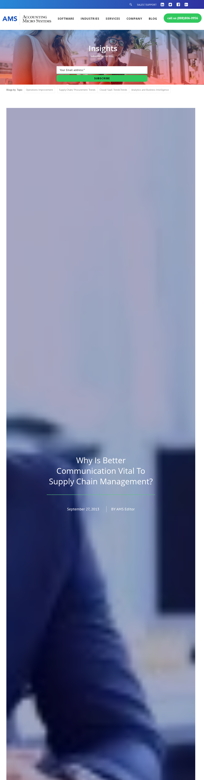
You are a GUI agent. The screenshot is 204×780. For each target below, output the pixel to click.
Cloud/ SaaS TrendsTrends (113, 89)
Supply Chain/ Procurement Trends (77, 89)
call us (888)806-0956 (182, 18)
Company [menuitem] (134, 18)
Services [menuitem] (113, 18)
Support (151, 4)
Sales (140, 4)
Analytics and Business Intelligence (150, 89)
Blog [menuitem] (153, 18)
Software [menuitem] (66, 18)
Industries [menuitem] (90, 18)
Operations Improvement (39, 89)
